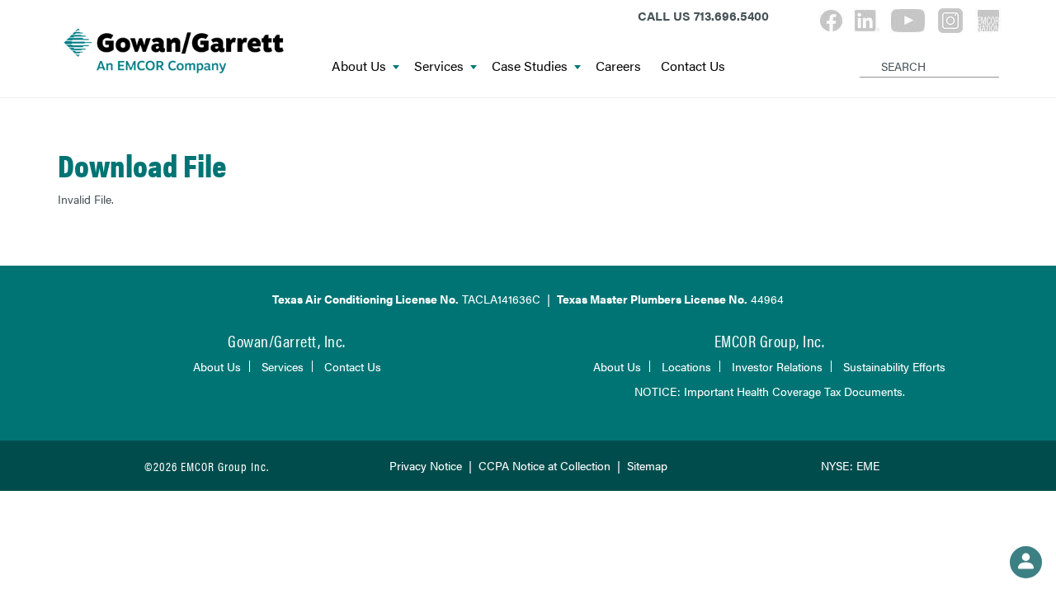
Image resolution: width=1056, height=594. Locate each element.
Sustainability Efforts (894, 366)
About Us (359, 66)
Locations (686, 366)
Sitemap (647, 465)
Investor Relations (777, 366)
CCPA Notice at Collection (544, 465)
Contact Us (693, 66)
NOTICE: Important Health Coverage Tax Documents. (769, 391)
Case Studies (530, 66)
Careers (618, 66)
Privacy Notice (425, 465)
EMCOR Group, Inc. (769, 340)
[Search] (862, 53)
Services (439, 66)
